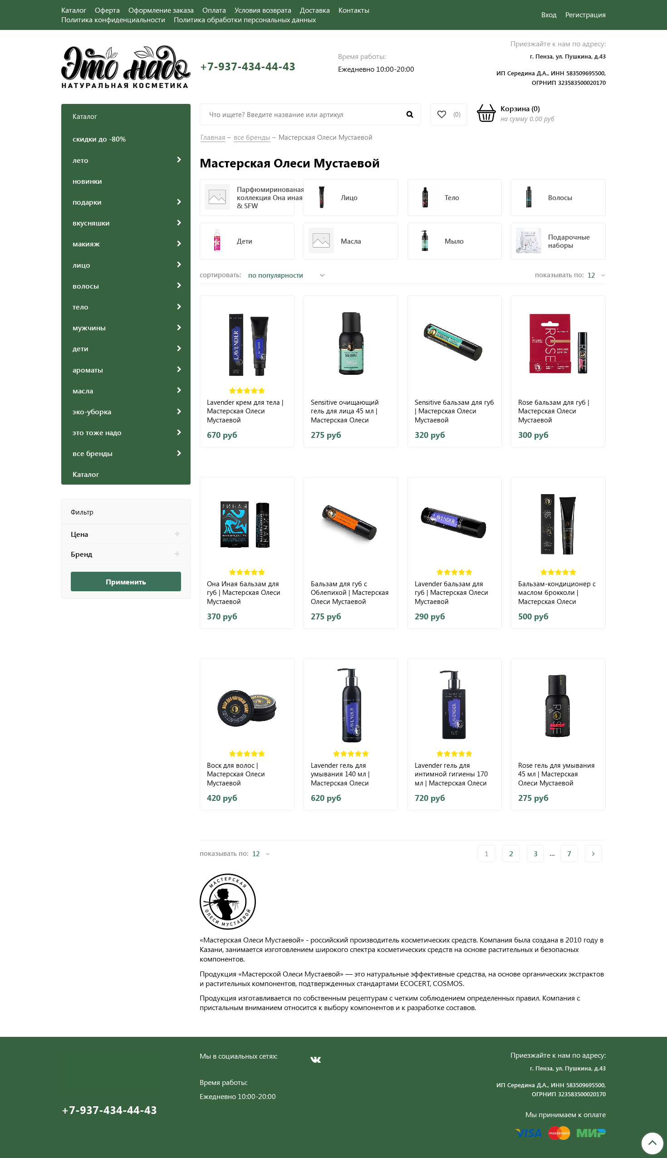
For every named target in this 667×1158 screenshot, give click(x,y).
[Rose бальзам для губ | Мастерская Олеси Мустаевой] (558, 343)
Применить (126, 581)
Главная (213, 137)
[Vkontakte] (315, 1059)
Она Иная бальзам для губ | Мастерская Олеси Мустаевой (243, 592)
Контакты (353, 10)
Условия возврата (263, 10)
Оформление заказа (161, 10)
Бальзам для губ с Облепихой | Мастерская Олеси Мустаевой (350, 592)
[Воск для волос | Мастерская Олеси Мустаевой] (247, 706)
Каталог (73, 10)
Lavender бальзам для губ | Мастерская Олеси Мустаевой (451, 592)
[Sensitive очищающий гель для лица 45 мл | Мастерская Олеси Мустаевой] (351, 343)
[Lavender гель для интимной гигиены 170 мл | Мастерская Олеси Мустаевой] (455, 706)
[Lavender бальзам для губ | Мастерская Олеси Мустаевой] (455, 524)
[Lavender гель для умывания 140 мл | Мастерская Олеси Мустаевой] (351, 706)
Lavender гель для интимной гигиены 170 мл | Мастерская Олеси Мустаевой (451, 774)
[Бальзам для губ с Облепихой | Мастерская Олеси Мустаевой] (351, 524)
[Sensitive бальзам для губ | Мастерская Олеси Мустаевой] (455, 343)
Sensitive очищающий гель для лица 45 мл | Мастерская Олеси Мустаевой (345, 411)
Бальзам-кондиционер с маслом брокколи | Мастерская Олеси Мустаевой (557, 592)
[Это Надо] (126, 65)
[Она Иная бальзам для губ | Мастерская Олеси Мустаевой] (247, 524)
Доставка (315, 10)
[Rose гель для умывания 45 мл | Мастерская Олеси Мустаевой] (558, 706)
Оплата (214, 10)
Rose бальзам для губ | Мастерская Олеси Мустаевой (553, 411)
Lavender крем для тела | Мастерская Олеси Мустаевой (245, 411)
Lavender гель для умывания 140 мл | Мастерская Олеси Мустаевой (340, 774)
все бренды (252, 137)
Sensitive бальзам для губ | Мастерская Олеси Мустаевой (454, 411)
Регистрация (585, 14)
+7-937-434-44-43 (247, 66)
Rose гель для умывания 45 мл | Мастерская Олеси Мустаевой (556, 774)
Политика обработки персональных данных (245, 19)
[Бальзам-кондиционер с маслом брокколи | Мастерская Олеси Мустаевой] (558, 524)
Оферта (107, 10)
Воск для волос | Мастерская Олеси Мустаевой (236, 774)
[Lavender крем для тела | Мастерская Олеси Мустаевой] (247, 343)
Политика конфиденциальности (113, 19)
